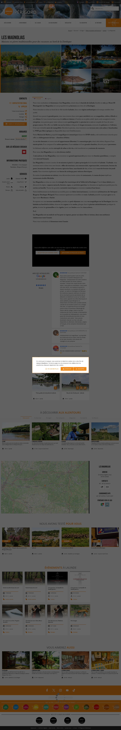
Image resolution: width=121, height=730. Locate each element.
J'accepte (81, 369)
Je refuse (68, 369)
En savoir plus (53, 369)
